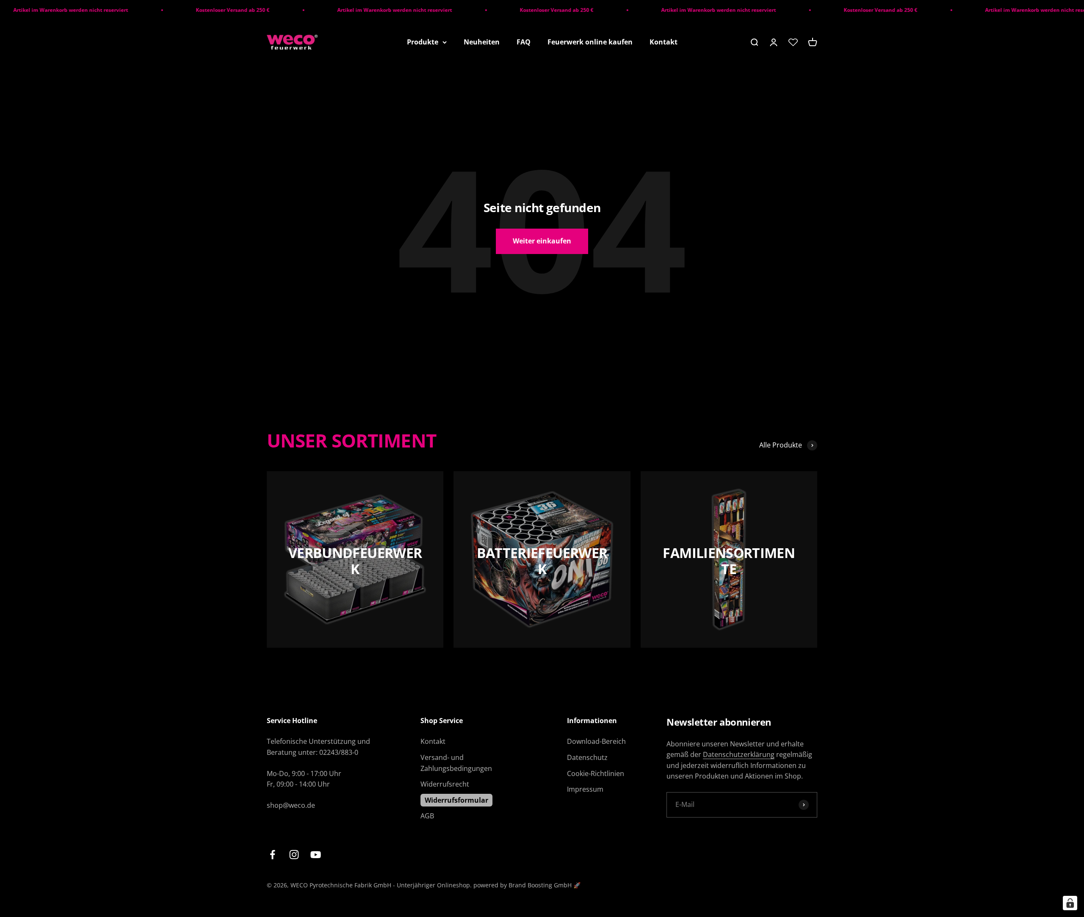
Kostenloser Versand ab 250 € (206, 10)
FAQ (524, 42)
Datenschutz (587, 757)
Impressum (585, 789)
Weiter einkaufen (542, 241)
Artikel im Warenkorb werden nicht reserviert (368, 10)
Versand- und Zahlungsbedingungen (456, 763)
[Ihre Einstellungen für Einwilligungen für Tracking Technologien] (1070, 903)
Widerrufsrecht (444, 784)
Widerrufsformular (456, 800)
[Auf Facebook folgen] (272, 854)
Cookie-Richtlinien (595, 773)
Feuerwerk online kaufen (590, 42)
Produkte (422, 42)
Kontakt (664, 42)
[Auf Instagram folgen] (294, 854)
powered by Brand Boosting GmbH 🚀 (527, 885)
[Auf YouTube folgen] (315, 854)
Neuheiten (482, 42)
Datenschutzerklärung (738, 754)
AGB (427, 815)
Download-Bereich (596, 741)
